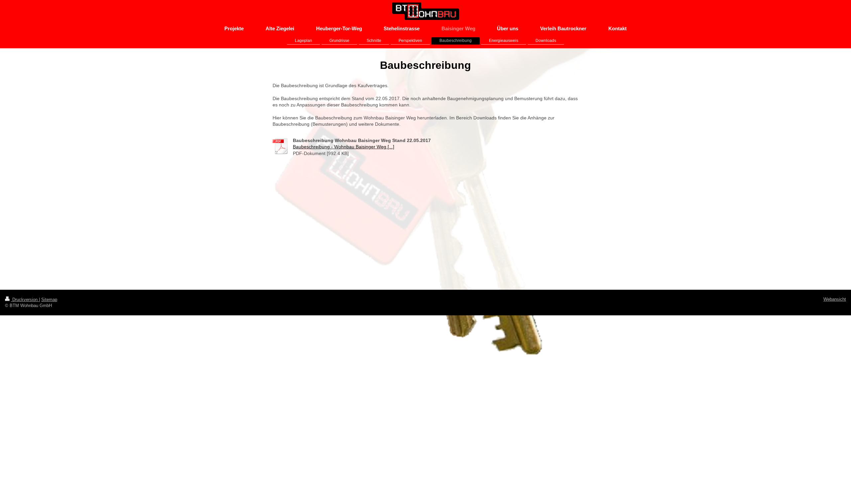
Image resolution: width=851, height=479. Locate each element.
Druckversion (25, 299)
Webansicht (834, 299)
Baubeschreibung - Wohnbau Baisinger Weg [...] (343, 146)
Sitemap (49, 299)
